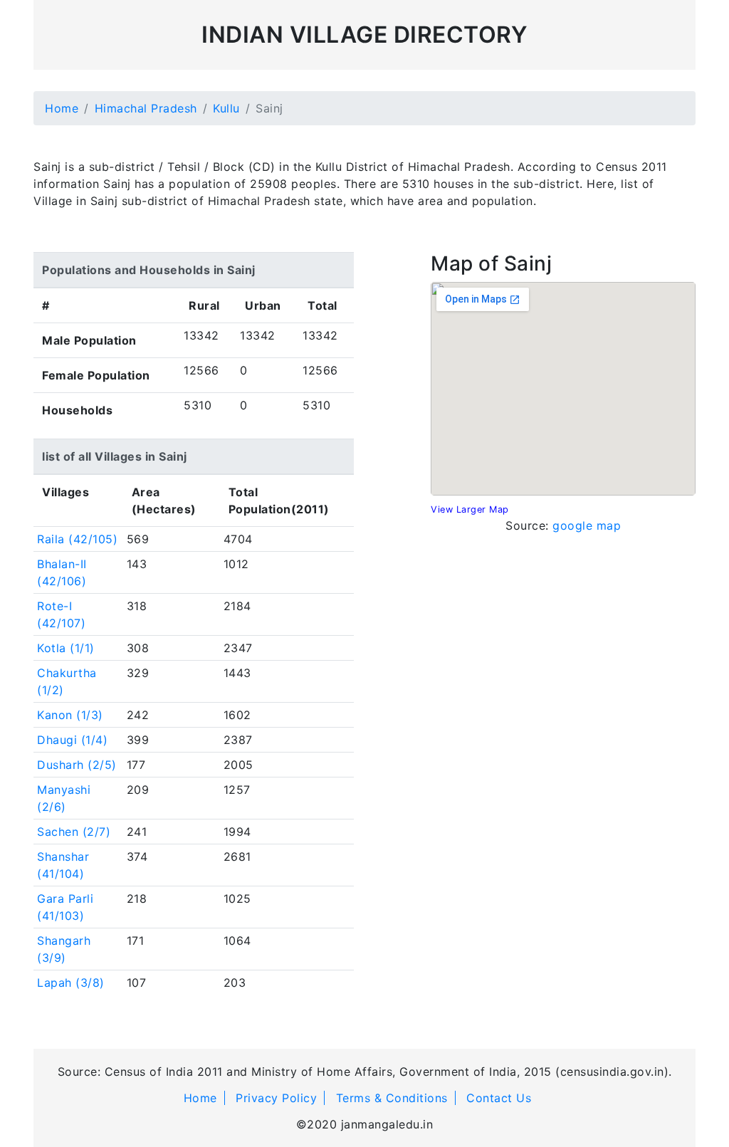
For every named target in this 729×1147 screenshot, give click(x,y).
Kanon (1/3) (70, 715)
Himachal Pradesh (146, 108)
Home (61, 108)
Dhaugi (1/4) (72, 740)
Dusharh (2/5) (77, 765)
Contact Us (498, 1098)
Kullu (226, 108)
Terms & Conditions (392, 1098)
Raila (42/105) (77, 539)
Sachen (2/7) (73, 831)
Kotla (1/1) (66, 648)
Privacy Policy (276, 1098)
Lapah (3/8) (71, 982)
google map (586, 525)
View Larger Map (470, 509)
